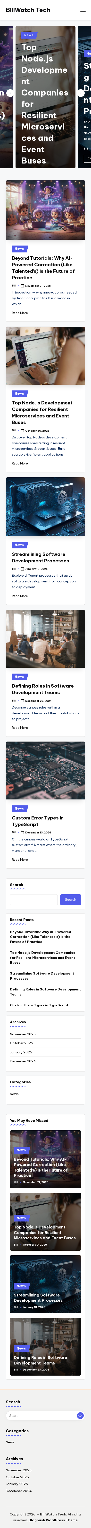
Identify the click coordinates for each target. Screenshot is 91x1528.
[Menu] (82, 10)
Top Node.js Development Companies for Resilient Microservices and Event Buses (42, 957)
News (28, 35)
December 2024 (23, 1061)
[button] (81, 93)
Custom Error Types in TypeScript (39, 1005)
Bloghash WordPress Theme (53, 1520)
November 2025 (23, 1034)
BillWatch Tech (28, 10)
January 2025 (21, 1052)
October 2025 (21, 1043)
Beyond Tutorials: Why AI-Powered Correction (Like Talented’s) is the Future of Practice (40, 937)
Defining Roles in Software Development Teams (45, 991)
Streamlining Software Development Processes (42, 975)
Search (16, 885)
